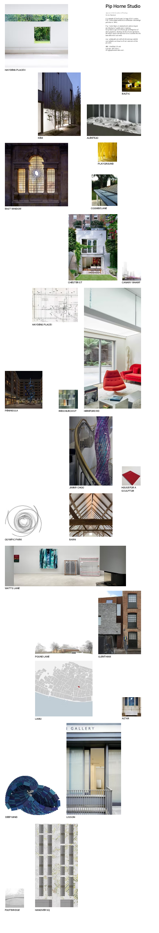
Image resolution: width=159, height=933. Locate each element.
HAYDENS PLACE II (15, 70)
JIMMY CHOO (76, 487)
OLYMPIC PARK (13, 539)
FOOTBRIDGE (12, 910)
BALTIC (126, 93)
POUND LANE (42, 656)
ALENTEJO (92, 138)
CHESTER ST (75, 282)
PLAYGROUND (106, 163)
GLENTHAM (104, 656)
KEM (40, 138)
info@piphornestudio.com (115, 50)
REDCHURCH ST (68, 411)
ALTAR (125, 718)
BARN (72, 539)
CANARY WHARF (131, 282)
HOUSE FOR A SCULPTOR (128, 489)
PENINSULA (11, 410)
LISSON (70, 817)
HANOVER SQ (42, 910)
